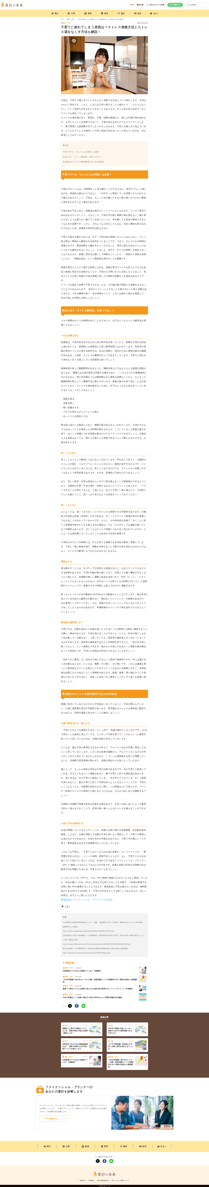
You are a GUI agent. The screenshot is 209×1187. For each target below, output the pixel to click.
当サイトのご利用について (120, 1180)
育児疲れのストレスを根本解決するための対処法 (83, 162)
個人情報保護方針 (103, 1180)
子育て (67, 906)
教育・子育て (71, 19)
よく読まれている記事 (155, 5)
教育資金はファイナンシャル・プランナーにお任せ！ (88, 899)
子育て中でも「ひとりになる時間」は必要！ (81, 152)
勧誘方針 (83, 1180)
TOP (132, 5)
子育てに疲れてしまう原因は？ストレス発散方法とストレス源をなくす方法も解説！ (101, 19)
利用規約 (91, 1180)
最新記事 (140, 5)
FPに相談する (175, 5)
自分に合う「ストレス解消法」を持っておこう (82, 157)
